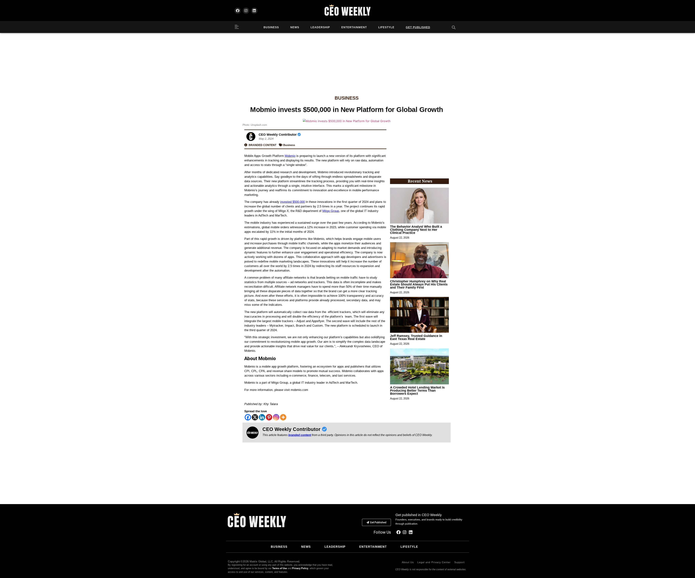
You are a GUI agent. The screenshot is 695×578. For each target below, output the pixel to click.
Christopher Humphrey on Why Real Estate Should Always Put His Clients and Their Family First (419, 284)
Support (459, 562)
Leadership (320, 27)
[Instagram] (246, 10)
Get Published (418, 27)
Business (271, 27)
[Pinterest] (269, 417)
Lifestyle (386, 27)
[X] (255, 417)
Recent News (420, 181)
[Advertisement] (347, 60)
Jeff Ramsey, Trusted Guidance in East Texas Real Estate (416, 337)
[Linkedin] (254, 10)
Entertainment (354, 27)
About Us (408, 562)
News (294, 27)
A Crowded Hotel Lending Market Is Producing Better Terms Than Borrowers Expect (417, 390)
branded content (299, 435)
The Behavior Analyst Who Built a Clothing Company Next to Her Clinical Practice (416, 230)
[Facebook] (237, 10)
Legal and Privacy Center (434, 562)
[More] (283, 417)
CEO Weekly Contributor (278, 134)
